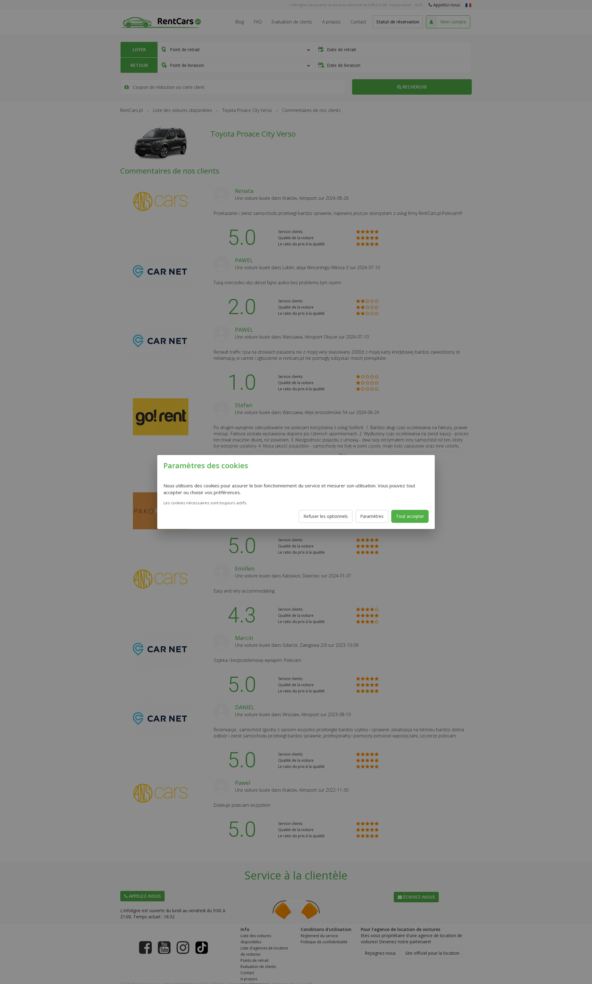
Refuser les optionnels (325, 516)
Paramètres (372, 516)
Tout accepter (410, 516)
